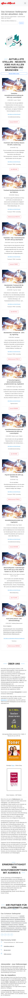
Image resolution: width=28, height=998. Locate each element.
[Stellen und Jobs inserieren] (14, 718)
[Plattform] (8, 934)
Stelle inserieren (7, 954)
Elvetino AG (7, 921)
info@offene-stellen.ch (9, 946)
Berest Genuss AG (10, 919)
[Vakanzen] (8, 3)
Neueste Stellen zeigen (14, 73)
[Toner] (11, 934)
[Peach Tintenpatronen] (14, 750)
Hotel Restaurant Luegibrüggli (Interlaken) (14, 929)
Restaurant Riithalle (9, 924)
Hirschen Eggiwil (19, 922)
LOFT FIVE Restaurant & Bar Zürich (8, 927)
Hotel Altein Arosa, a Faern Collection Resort (17, 926)
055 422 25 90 (7, 950)
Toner (13, 765)
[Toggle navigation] (25, 3)
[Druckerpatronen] (2, 934)
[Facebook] (5, 934)
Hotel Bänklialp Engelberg (20, 919)
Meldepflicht (4, 700)
